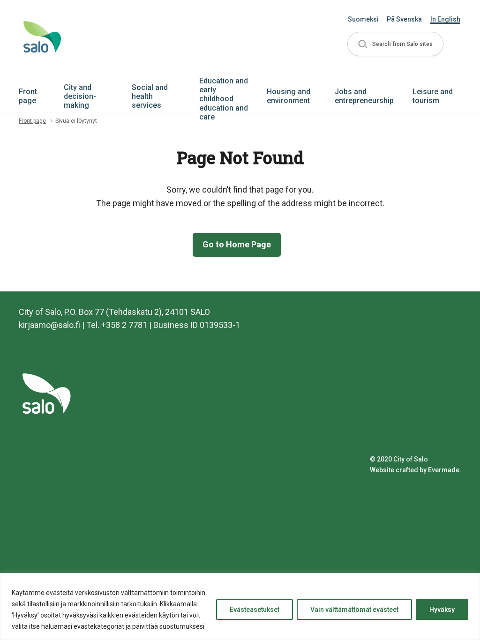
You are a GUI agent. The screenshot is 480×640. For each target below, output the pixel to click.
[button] (395, 44)
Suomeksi (363, 19)
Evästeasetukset (254, 609)
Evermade (443, 470)
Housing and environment (288, 96)
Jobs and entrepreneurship (364, 96)
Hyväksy (442, 609)
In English (445, 19)
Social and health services (150, 96)
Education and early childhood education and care (223, 99)
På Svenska (404, 19)
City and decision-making (80, 96)
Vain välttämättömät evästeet (354, 609)
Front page (28, 96)
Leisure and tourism (432, 96)
